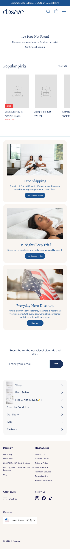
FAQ (5, 474)
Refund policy (41, 476)
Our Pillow (8, 458)
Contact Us (40, 454)
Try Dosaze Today (35, 195)
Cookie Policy (41, 467)
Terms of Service (43, 471)
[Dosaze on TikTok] (50, 498)
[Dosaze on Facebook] (44, 498)
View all (62, 65)
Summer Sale (18, 3)
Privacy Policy (42, 463)
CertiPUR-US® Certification (16, 463)
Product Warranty (43, 480)
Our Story (7, 454)
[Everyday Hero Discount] (35, 284)
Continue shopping (35, 46)
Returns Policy (42, 458)
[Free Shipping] (35, 159)
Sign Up (35, 323)
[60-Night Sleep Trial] (35, 223)
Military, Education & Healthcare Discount (18, 469)
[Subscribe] (56, 364)
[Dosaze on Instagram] (37, 498)
